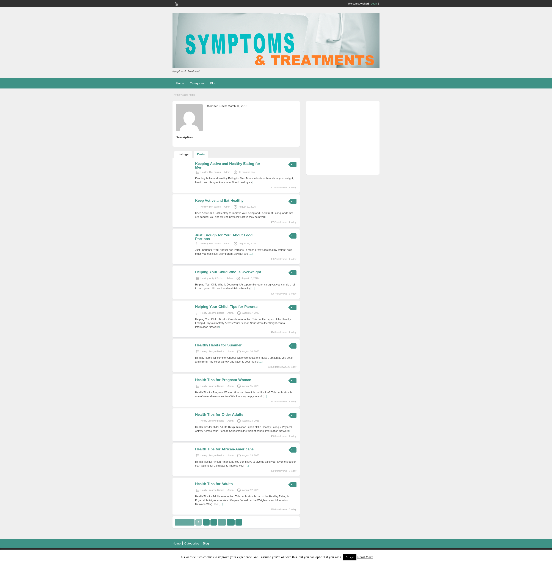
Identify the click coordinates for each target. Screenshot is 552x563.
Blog (213, 83)
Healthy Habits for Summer (218, 345)
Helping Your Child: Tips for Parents (226, 307)
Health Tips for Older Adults (219, 415)
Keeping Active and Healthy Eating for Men (227, 165)
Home (180, 83)
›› (239, 522)
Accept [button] (350, 557)
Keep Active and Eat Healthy (219, 201)
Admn (227, 172)
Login (374, 3)
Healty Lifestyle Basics (212, 313)
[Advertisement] (342, 139)
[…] (254, 182)
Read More (365, 557)
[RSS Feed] (176, 3)
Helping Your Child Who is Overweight (228, 272)
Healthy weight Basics (212, 278)
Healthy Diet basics (211, 172)
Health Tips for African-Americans (224, 449)
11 (230, 522)
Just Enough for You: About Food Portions (223, 237)
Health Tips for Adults (214, 484)
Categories (197, 83)
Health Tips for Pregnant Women (223, 380)
